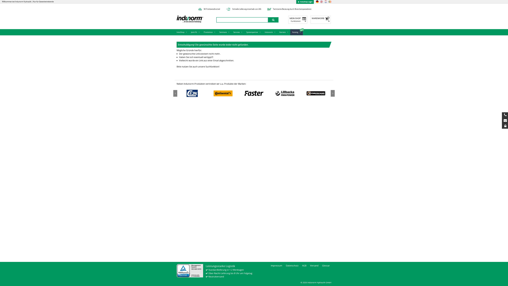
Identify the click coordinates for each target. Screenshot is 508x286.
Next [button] (333, 93)
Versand (314, 265)
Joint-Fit (194, 32)
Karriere (282, 32)
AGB (304, 265)
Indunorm (269, 32)
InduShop (180, 32)
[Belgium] (329, 1)
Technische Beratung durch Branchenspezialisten (292, 9)
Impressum (276, 265)
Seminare (223, 32)
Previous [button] (175, 93)
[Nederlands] (325, 1)
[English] (321, 1)
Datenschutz (292, 265)
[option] (192, 93)
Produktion (208, 32)
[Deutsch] (317, 1)
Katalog (295, 32)
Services (236, 32)
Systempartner (252, 32)
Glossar (326, 265)
